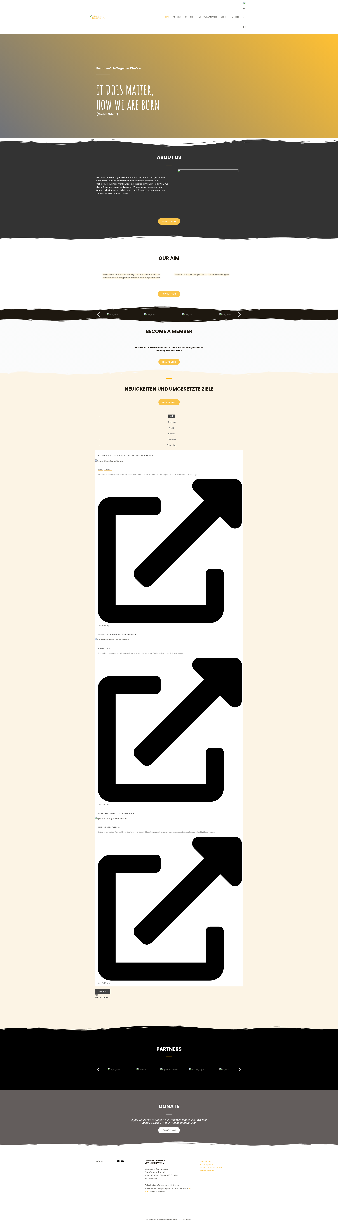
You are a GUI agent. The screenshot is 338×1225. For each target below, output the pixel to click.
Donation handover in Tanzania (116, 813)
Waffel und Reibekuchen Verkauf (117, 634)
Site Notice (205, 1161)
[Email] (122, 1161)
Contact (224, 17)
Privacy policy (206, 1164)
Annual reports (207, 1170)
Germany (102, 648)
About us (177, 17)
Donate (235, 17)
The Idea (189, 17)
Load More (103, 991)
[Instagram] (118, 1161)
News (100, 469)
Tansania (107, 469)
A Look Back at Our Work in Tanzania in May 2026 (126, 456)
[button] (194, 17)
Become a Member (208, 17)
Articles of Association (211, 1167)
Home (166, 17)
